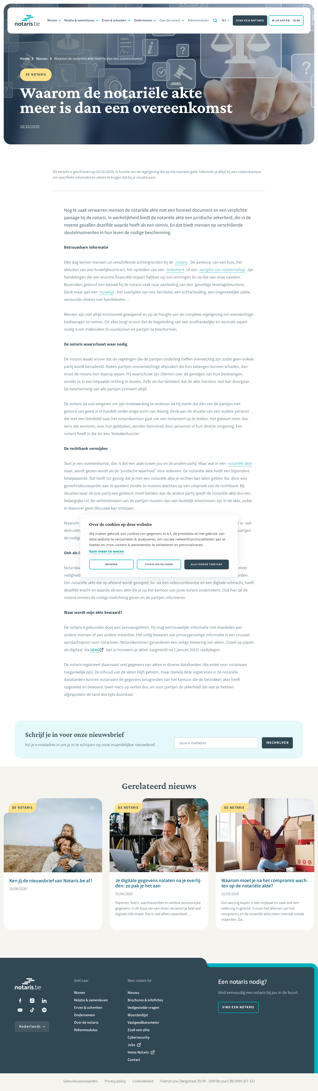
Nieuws (42, 58)
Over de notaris (169, 20)
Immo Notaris (138, 1052)
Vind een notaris (250, 20)
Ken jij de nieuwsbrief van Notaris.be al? (50, 880)
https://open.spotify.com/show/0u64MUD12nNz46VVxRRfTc (44, 1010)
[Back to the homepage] (27, 20)
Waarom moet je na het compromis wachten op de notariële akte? (264, 883)
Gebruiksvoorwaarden (80, 1081)
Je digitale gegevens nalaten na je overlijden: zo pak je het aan (158, 883)
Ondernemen (143, 20)
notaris (181, 262)
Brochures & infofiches (145, 1000)
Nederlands (30, 1026)
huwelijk (107, 292)
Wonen (52, 20)
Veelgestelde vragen (143, 1007)
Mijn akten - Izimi (286, 20)
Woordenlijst (138, 1015)
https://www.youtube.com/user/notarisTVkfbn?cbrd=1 (20, 1010)
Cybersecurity (139, 1037)
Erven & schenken (114, 20)
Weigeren (111, 564)
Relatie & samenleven (79, 20)
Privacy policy (115, 1081)
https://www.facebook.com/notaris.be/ (20, 1000)
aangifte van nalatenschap (222, 269)
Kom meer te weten (106, 551)
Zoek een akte (139, 1030)
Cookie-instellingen (159, 564)
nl (224, 20)
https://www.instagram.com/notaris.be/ (32, 1000)
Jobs (131, 1045)
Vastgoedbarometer (143, 1022)
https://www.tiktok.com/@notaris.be (32, 1010)
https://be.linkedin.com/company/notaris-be (44, 1000)
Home (25, 58)
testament (175, 269)
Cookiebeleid (143, 1081)
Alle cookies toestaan (206, 564)
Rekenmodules (198, 20)
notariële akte (240, 463)
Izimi (94, 649)
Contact (134, 1059)
